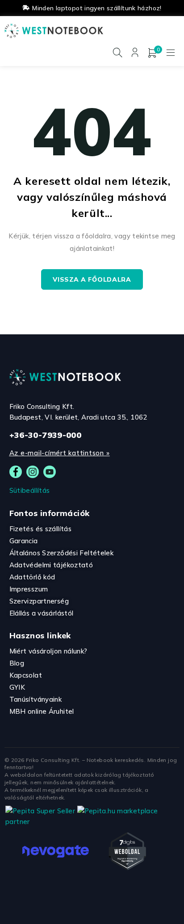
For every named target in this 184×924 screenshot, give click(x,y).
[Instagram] (32, 472)
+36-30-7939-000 (45, 435)
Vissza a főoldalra (92, 279)
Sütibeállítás (29, 490)
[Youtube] (49, 472)
